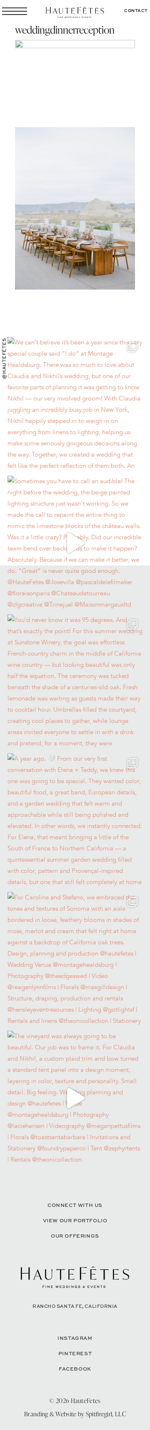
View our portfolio (75, 1220)
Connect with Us (75, 1205)
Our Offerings (75, 1235)
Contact (136, 10)
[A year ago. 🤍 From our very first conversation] (75, 820)
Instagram (75, 1338)
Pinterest (75, 1353)
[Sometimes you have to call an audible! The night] (75, 543)
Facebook (75, 1368)
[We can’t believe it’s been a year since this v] (75, 404)
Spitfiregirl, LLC (106, 1414)
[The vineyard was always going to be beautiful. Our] (75, 1098)
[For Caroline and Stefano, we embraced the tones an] (75, 959)
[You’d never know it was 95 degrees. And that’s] (75, 681)
